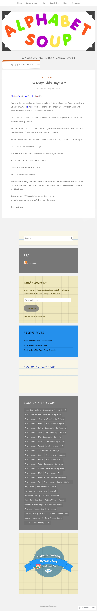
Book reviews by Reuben (56, 477)
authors (38, 410)
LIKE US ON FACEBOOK (39, 367)
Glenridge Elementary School (36, 491)
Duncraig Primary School (46, 486)
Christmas (68, 482)
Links (65, 3)
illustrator (48, 77)
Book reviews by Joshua (55, 455)
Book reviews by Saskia (53, 482)
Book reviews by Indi (54, 446)
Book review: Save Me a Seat (35, 345)
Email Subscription (35, 283)
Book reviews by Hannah (34, 446)
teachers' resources (32, 518)
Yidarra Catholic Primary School (37, 522)
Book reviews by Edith (33, 432)
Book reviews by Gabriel (55, 441)
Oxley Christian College (33, 504)
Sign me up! (31, 308)
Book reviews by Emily (52, 437)
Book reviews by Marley (53, 464)
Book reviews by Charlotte (55, 428)
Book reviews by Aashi (52, 414)
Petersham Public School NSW (36, 509)
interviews (55, 495)
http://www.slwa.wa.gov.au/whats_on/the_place (33, 200)
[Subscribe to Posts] (25, 263)
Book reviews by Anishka (54, 419)
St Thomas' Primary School (57, 513)
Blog (44, 3)
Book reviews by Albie (33, 419)
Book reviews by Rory (33, 482)
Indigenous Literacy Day (34, 495)
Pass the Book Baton (53, 504)
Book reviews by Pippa (53, 473)
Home (19, 3)
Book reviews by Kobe (33, 464)
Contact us (75, 3)
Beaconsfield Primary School (54, 410)
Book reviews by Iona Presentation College (41, 450)
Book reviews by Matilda (34, 468)
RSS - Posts (32, 263)
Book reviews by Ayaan (55, 423)
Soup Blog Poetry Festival (34, 513)
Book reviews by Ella (32, 437)
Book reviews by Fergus (33, 441)
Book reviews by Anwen (34, 423)
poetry (53, 509)
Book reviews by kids (54, 459)
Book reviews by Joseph (34, 455)
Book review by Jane (32, 414)
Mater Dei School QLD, (33, 500)
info (47, 495)
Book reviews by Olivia (33, 473)
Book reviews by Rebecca (34, 477)
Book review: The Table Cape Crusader (40, 350)
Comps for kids (31, 3)
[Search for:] (48, 238)
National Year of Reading (55, 500)
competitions (29, 486)
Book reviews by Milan (55, 468)
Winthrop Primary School (52, 518)
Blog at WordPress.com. (48, 606)
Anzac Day (28, 410)
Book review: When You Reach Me (38, 340)
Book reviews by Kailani (34, 459)
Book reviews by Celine (33, 428)
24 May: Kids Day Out (48, 83)
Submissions (54, 3)
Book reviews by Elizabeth (55, 432)
